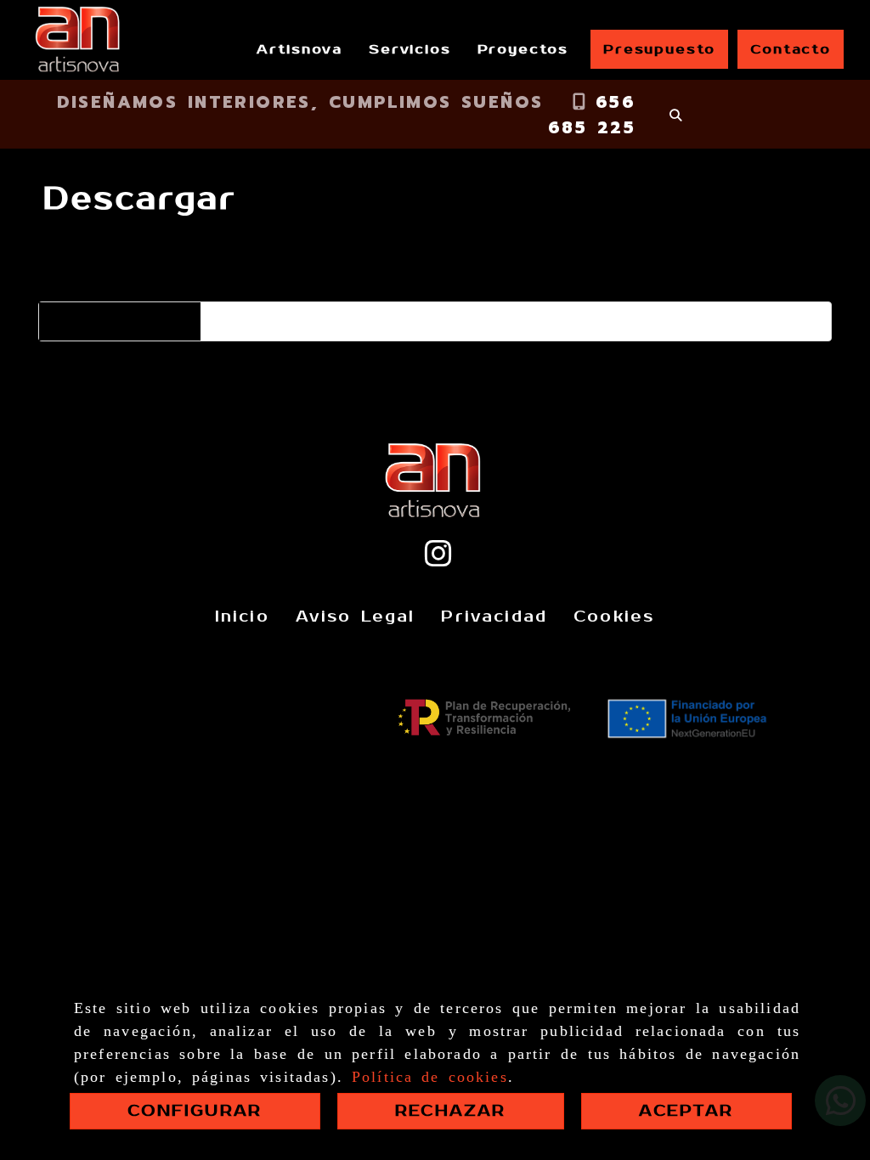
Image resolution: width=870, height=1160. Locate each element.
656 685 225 (592, 114)
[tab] (106, 269)
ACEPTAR (686, 1110)
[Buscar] (675, 115)
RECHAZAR (450, 1110)
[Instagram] (438, 559)
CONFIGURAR (194, 1110)
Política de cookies (430, 1076)
